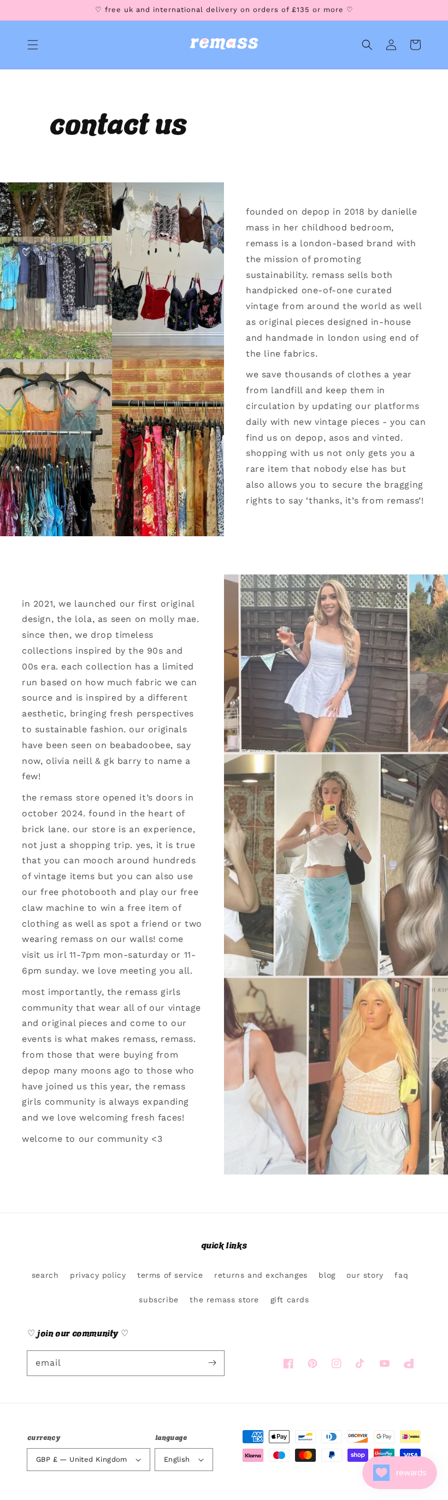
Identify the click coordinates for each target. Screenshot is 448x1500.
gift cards (289, 1299)
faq (401, 1275)
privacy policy (98, 1275)
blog (327, 1275)
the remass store (224, 1299)
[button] (33, 45)
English (177, 1459)
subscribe (158, 1299)
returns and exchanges (261, 1275)
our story (364, 1275)
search (45, 1275)
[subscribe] (212, 1363)
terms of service (170, 1275)
